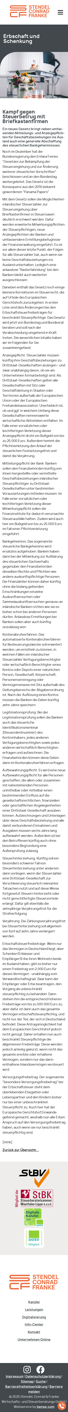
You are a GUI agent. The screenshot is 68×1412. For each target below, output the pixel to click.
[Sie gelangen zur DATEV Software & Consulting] (34, 1246)
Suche (41, 1381)
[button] (60, 12)
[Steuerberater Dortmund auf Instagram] (27, 1372)
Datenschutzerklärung (43, 1376)
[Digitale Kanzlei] (34, 1226)
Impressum (14, 1376)
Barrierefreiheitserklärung (26, 1386)
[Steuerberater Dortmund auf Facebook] (40, 1372)
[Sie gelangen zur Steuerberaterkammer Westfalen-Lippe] (34, 1206)
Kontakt (34, 1332)
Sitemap (27, 1381)
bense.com (45, 1407)
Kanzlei (34, 1302)
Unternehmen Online (34, 1339)
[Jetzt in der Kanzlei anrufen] (62, 1406)
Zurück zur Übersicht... (20, 1150)
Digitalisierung (34, 1317)
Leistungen (34, 1309)
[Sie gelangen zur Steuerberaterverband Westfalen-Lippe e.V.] (34, 1186)
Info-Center (34, 1324)
